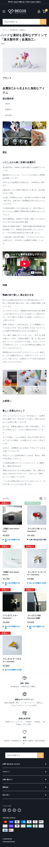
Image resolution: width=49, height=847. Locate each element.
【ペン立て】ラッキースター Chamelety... (36, 573)
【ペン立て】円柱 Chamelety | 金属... (34, 616)
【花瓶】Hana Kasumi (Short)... (11, 573)
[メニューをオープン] (4, 11)
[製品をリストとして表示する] (45, 498)
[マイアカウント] (39, 11)
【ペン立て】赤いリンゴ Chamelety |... (36, 530)
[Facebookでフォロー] (4, 810)
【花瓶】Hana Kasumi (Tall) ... (11, 530)
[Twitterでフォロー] (9, 810)
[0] (44, 11)
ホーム (5, 30)
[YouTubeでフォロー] (19, 810)
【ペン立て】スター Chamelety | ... (10, 616)
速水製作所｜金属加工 (18, 30)
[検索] (43, 22)
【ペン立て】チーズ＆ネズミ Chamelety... (12, 660)
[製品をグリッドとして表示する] (41, 498)
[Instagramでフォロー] (14, 810)
